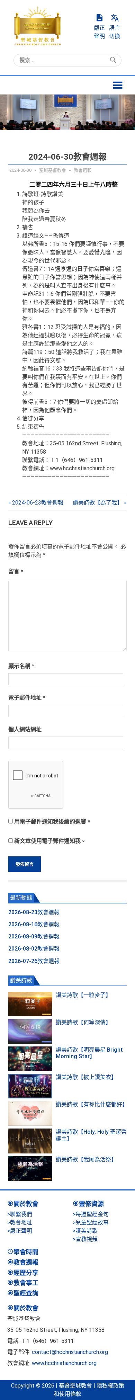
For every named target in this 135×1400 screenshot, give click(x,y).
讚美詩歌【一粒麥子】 (83, 995)
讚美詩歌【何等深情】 (83, 1022)
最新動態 (21, 897)
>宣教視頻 (85, 1239)
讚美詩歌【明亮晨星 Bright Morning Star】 (89, 1053)
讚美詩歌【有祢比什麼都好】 (92, 1104)
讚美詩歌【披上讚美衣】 (86, 1077)
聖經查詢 (26, 1293)
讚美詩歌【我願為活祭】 (86, 1159)
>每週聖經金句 (91, 1214)
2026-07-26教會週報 (34, 961)
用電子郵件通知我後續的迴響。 (53, 821)
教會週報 (83, 170)
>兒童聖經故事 (91, 1222)
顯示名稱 (21, 666)
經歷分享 (26, 1272)
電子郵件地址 (26, 697)
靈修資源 (91, 1203)
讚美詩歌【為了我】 (98, 502)
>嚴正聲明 (19, 1231)
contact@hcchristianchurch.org (70, 1352)
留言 (15, 571)
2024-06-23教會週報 (37, 502)
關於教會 (26, 1203)
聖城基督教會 (52, 170)
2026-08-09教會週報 (34, 936)
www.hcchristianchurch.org (64, 1363)
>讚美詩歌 (85, 1231)
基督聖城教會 (75, 1385)
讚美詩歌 (21, 980)
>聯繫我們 (19, 1214)
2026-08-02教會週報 (34, 948)
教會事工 (26, 1282)
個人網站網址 (25, 729)
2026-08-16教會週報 (34, 924)
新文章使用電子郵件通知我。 (50, 841)
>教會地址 (19, 1222)
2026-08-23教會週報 (34, 912)
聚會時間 (26, 1252)
